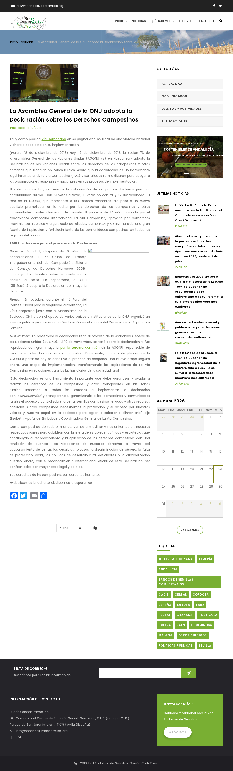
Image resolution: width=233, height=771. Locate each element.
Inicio (120, 21)
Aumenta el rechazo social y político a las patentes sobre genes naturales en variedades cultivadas (197, 329)
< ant (64, 527)
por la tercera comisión (80, 347)
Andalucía (168, 569)
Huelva (165, 625)
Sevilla (205, 645)
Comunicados (174, 96)
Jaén (181, 625)
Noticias (139, 21)
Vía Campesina (54, 139)
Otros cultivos (192, 635)
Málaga (165, 635)
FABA (200, 605)
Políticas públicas (176, 645)
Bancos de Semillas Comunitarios (176, 582)
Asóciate (177, 732)
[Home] (28, 21)
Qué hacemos (161, 21)
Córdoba (201, 594)
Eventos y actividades (182, 109)
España (165, 605)
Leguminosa (201, 625)
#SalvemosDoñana (176, 559)
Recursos (186, 21)
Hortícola (208, 615)
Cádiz (164, 594)
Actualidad (172, 83)
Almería (206, 559)
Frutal (165, 615)
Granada (185, 615)
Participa (206, 21)
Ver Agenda (190, 530)
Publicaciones (174, 121)
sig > (96, 527)
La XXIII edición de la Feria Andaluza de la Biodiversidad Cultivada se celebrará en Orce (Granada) (198, 213)
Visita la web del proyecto (191, 164)
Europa (183, 605)
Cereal (181, 594)
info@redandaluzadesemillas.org (41, 731)
